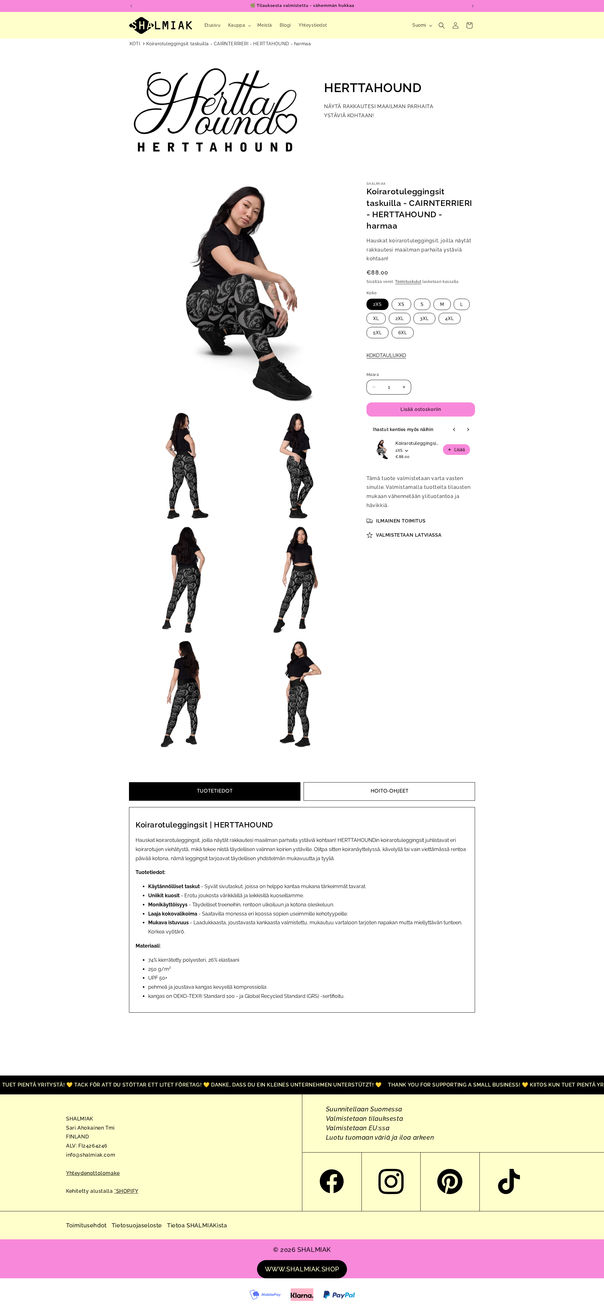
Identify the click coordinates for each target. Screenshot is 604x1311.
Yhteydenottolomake (93, 1173)
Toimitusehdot (86, 1225)
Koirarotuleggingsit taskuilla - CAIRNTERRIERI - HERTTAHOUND (417, 443)
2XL (399, 318)
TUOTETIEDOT (214, 791)
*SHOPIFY (126, 1191)
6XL (402, 332)
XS (401, 304)
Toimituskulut (408, 281)
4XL (449, 318)
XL (376, 318)
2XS (377, 304)
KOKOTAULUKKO (386, 355)
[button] (239, 25)
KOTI (135, 43)
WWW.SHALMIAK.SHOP (302, 1269)
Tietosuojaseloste (137, 1225)
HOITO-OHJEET (389, 791)
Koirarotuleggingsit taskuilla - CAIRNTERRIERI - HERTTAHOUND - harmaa (228, 43)
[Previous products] (454, 429)
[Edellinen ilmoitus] (131, 6)
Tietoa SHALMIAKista (197, 1225)
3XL (424, 318)
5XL (377, 332)
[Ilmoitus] (473, 6)
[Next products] (468, 429)
